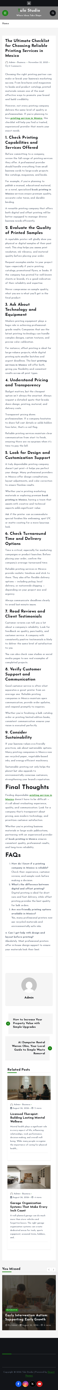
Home (5, 24)
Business (21, 62)
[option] (29, 1302)
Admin (12, 62)
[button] (49, 1269)
